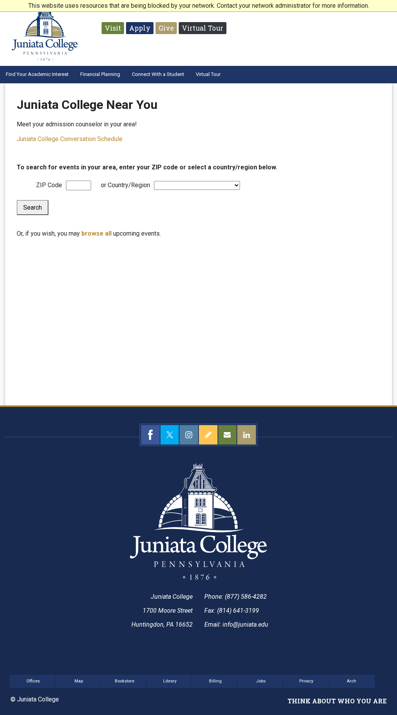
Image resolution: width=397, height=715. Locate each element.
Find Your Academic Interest (37, 74)
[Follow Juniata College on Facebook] (150, 435)
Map (78, 681)
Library (169, 681)
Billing (215, 681)
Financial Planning (100, 74)
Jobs (261, 681)
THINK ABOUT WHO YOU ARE (337, 701)
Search (32, 207)
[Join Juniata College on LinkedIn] (246, 435)
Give (166, 28)
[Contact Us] (227, 435)
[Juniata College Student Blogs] (208, 435)
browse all (96, 233)
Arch (351, 681)
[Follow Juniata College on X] (170, 435)
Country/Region (129, 185)
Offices (33, 681)
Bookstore (124, 681)
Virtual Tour (202, 28)
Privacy (306, 681)
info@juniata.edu (245, 624)
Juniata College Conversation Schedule (70, 139)
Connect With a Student (158, 74)
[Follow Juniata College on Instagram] (189, 435)
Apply (139, 28)
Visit (113, 28)
